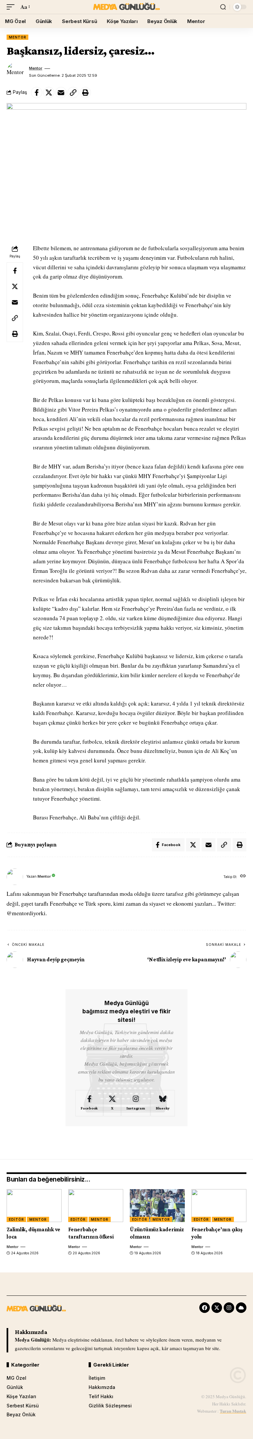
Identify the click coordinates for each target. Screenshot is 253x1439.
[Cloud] (241, 1307)
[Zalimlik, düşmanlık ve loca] (34, 1205)
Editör (16, 1219)
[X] (112, 1103)
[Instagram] (135, 1103)
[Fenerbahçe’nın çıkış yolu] (218, 1205)
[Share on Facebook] (36, 92)
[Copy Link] (73, 92)
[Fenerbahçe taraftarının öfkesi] (95, 1205)
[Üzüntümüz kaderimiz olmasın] (157, 1205)
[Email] (61, 92)
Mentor (17, 37)
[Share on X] (48, 92)
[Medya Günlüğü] (126, 7)
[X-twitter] (216, 1307)
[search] (223, 7)
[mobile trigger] (12, 7)
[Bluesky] (163, 1103)
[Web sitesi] (242, 876)
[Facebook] (89, 1103)
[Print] (85, 92)
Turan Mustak (233, 1411)
